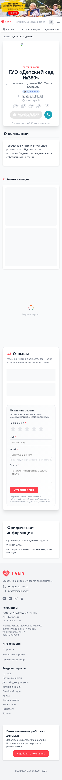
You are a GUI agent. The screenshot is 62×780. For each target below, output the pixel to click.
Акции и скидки (11, 700)
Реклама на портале (14, 654)
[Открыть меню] (58, 21)
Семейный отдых (12, 691)
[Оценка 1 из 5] (13, 429)
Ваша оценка (18, 422)
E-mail (14, 449)
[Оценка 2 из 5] (20, 429)
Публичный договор (14, 659)
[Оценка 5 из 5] (41, 429)
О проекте (8, 649)
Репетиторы (9, 704)
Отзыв (14, 465)
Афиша (6, 695)
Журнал (7, 713)
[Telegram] (4, 598)
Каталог (10, 29)
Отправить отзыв (24, 489)
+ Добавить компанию (31, 753)
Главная (7, 36)
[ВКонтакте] (10, 598)
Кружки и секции (12, 686)
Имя (13, 436)
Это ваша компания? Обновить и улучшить (31, 123)
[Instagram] (16, 598)
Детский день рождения (16, 682)
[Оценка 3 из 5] (27, 429)
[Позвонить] (48, 115)
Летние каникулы (30, 29)
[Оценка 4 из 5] (34, 429)
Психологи (8, 708)
